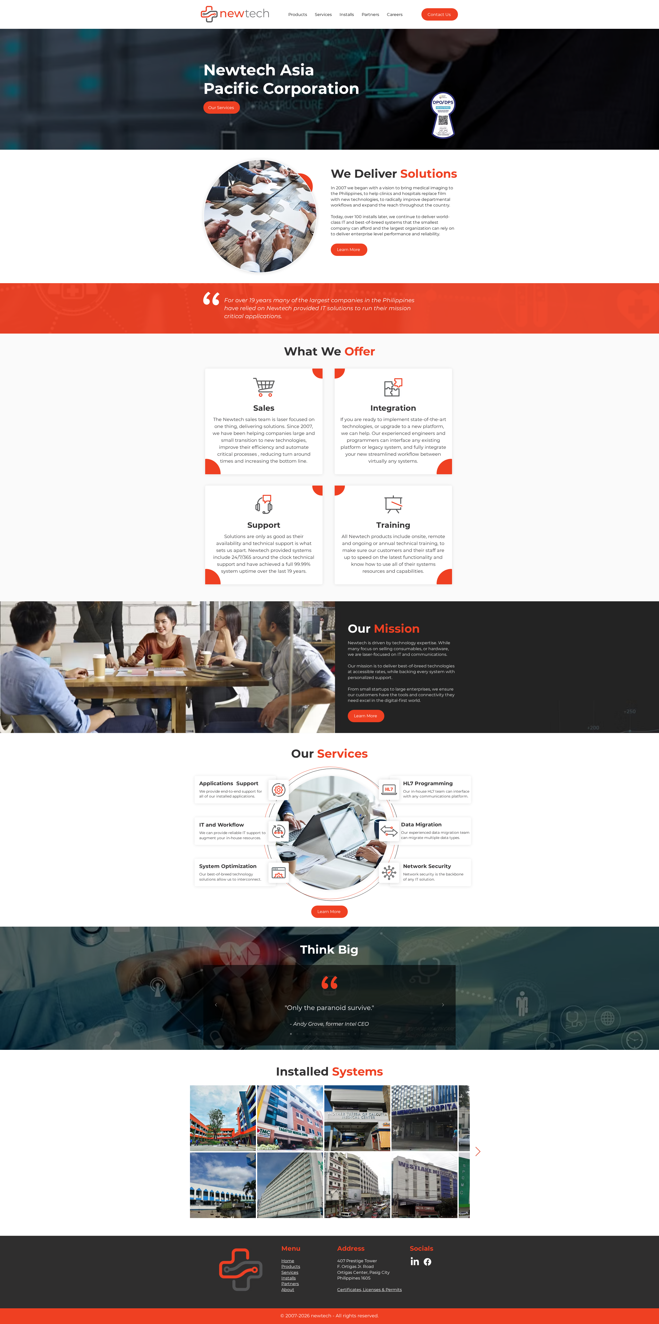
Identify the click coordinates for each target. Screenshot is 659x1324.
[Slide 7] (329, 1034)
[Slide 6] (323, 1034)
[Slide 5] (316, 1034)
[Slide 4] (310, 1034)
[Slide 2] (297, 1034)
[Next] (443, 1005)
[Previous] (216, 1005)
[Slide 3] (304, 1034)
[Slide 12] (361, 1034)
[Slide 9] (342, 1034)
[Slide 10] (349, 1034)
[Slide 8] (336, 1034)
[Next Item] (478, 1152)
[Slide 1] (291, 1034)
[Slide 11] (355, 1034)
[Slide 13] (368, 1034)
